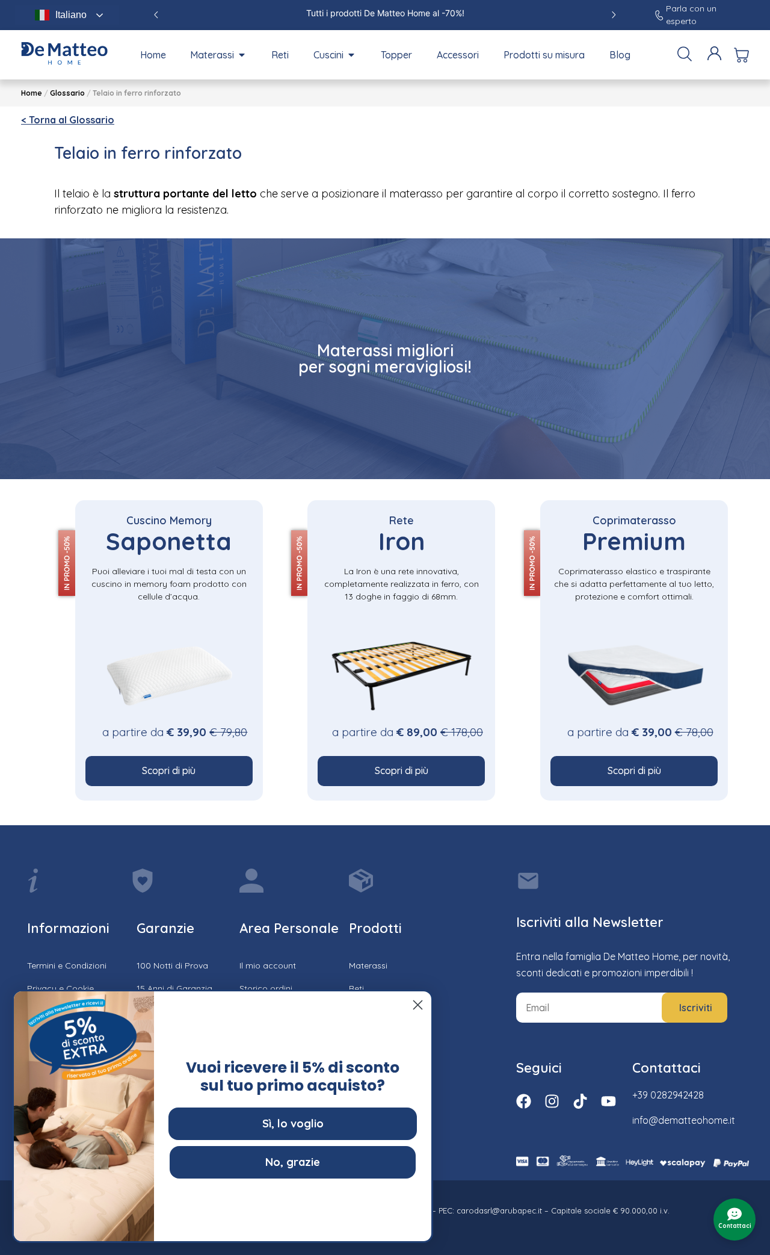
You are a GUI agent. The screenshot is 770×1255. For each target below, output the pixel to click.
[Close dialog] (417, 1004)
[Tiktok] (580, 1101)
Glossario (67, 93)
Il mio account (267, 965)
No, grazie (292, 1162)
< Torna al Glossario (67, 120)
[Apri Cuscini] (351, 55)
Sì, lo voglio (293, 1123)
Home (31, 93)
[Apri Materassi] (242, 55)
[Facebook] (523, 1101)
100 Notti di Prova (172, 965)
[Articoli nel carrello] (741, 55)
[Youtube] (608, 1101)
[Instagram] (551, 1101)
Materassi (368, 965)
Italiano (71, 15)
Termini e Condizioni (66, 965)
